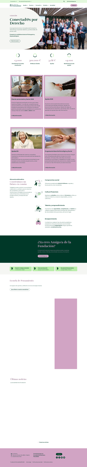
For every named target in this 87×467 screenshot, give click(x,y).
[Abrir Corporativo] (16, 1)
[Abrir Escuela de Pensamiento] (30, 1)
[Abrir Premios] (33, 5)
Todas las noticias (44, 442)
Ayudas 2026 (49, 99)
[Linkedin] (62, 457)
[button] (64, 1)
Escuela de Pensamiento (39, 455)
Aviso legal (28, 462)
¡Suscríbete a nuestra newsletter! (20, 289)
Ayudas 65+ (15, 151)
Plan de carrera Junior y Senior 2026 (23, 99)
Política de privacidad (37, 462)
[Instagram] (59, 457)
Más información (17, 115)
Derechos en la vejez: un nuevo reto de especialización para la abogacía (19, 327)
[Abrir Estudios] (48, 5)
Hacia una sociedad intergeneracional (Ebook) (63, 343)
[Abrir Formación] (41, 5)
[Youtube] (64, 457)
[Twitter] (57, 457)
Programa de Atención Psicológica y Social (58, 151)
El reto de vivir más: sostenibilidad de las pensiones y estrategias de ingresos (40, 328)
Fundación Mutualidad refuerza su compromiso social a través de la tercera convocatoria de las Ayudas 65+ (26, 424)
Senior (30, 110)
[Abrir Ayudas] (27, 5)
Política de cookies (48, 462)
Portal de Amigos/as (38, 453)
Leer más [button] (12, 349)
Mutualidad (36, 456)
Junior (26, 110)
